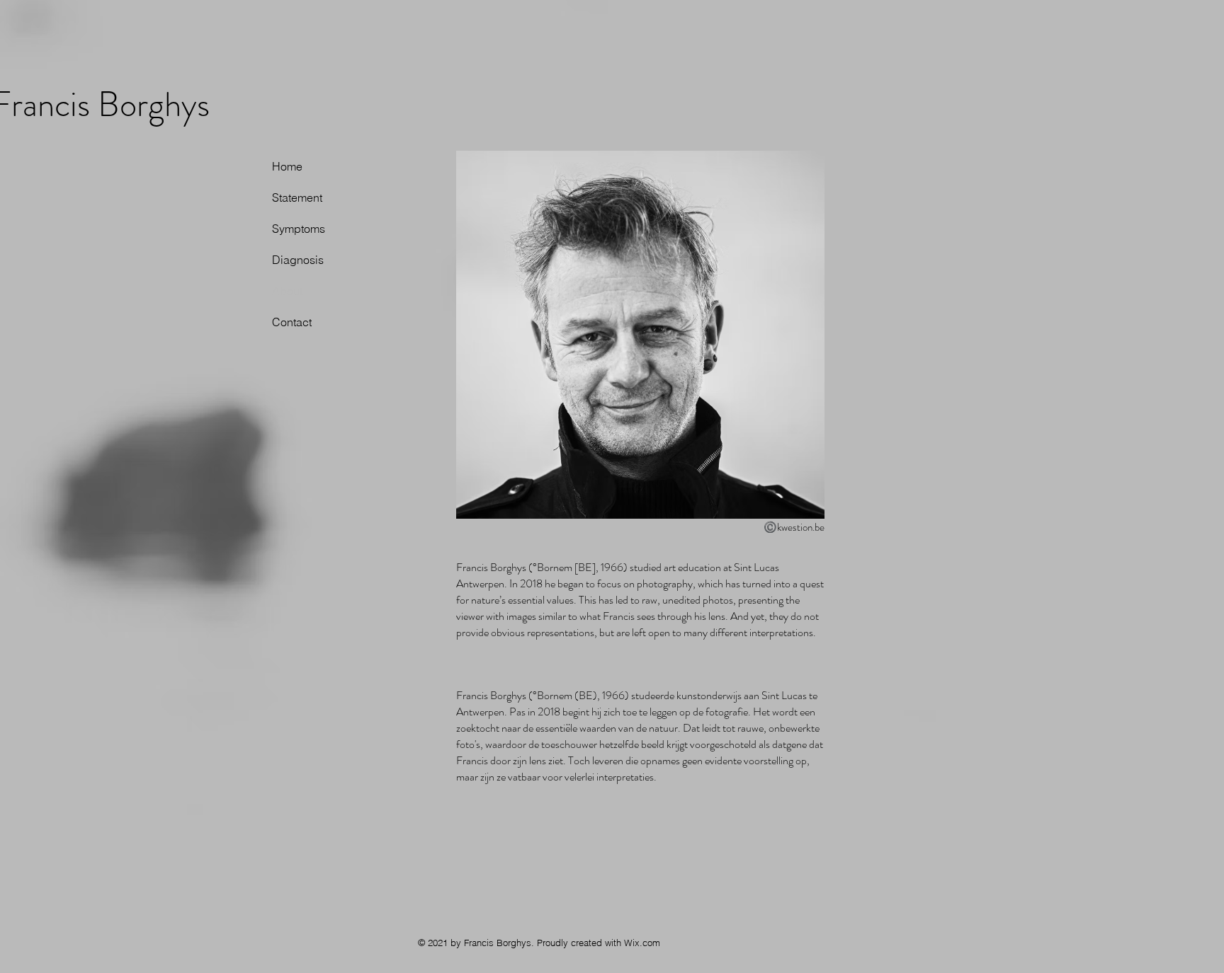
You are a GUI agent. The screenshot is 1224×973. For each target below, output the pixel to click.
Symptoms (298, 228)
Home (287, 166)
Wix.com (642, 942)
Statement (297, 197)
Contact (292, 322)
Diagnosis (298, 260)
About (287, 291)
